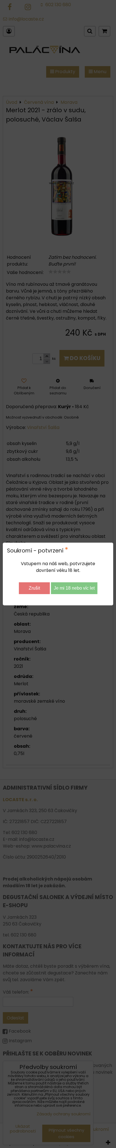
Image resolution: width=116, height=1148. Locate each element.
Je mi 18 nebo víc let (74, 588)
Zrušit (34, 588)
